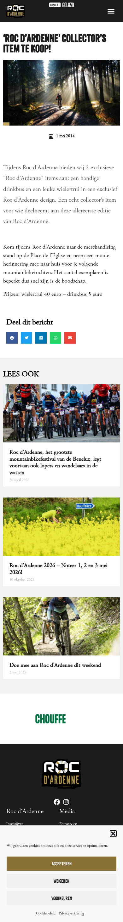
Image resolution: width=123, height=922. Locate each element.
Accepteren (62, 863)
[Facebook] (57, 802)
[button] (113, 833)
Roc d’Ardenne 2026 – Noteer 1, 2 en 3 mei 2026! (58, 569)
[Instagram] (66, 802)
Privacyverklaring (71, 913)
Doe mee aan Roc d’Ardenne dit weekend (55, 665)
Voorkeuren (61, 898)
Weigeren (61, 881)
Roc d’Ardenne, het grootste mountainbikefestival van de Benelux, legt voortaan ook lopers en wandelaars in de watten (55, 462)
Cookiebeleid (46, 913)
